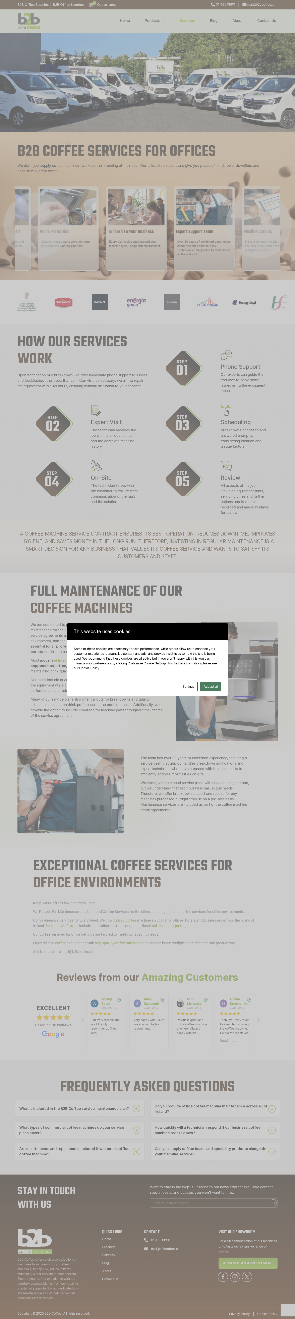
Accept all (210, 686)
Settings (188, 686)
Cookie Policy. (89, 668)
